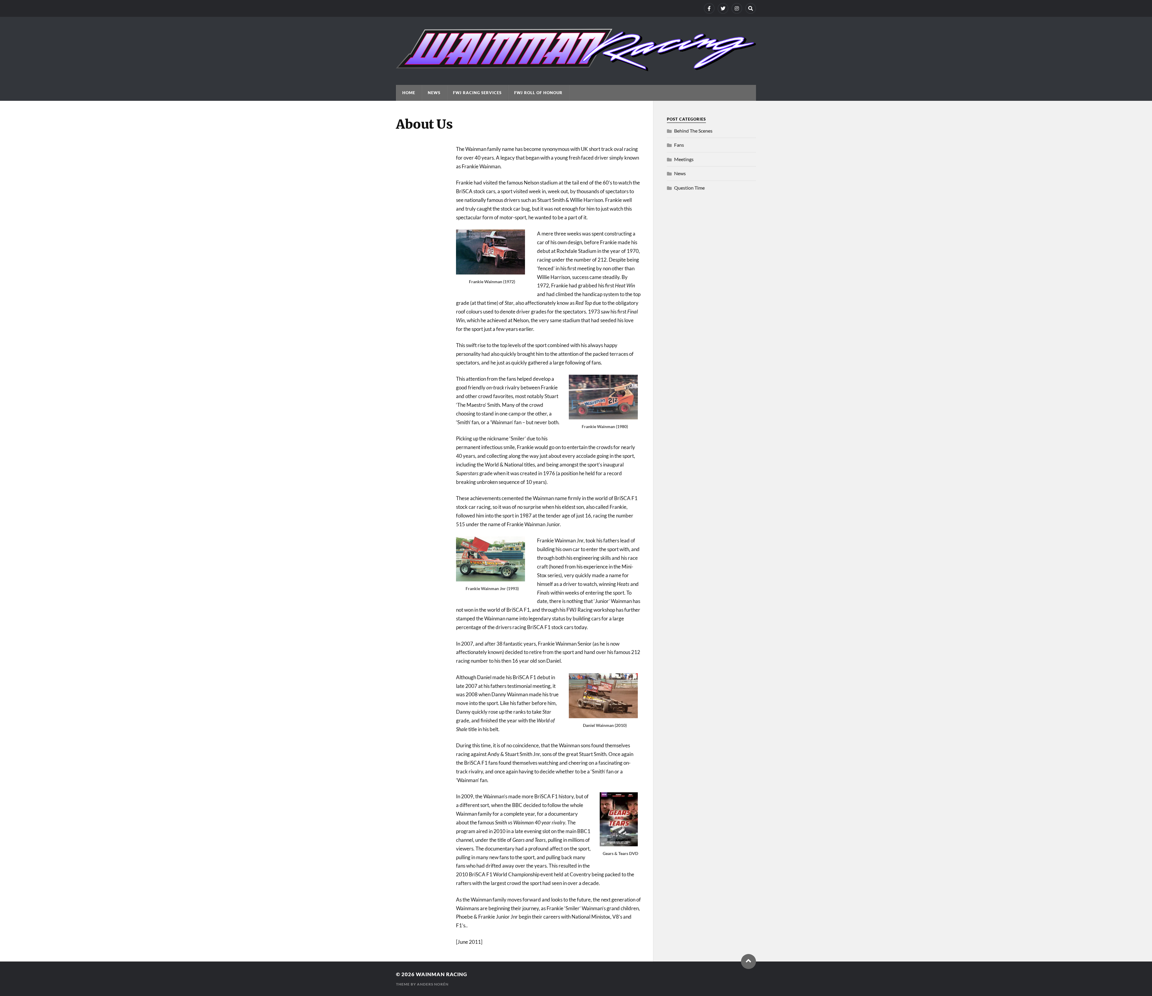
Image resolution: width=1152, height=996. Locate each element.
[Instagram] (736, 8)
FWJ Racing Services (477, 92)
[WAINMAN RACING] (576, 68)
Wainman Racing (441, 974)
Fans (679, 145)
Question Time (689, 187)
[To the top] (748, 961)
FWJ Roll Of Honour (538, 92)
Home (408, 92)
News (434, 92)
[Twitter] (723, 8)
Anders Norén (432, 984)
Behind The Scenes (693, 131)
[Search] (750, 8)
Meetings (684, 159)
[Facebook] (709, 8)
